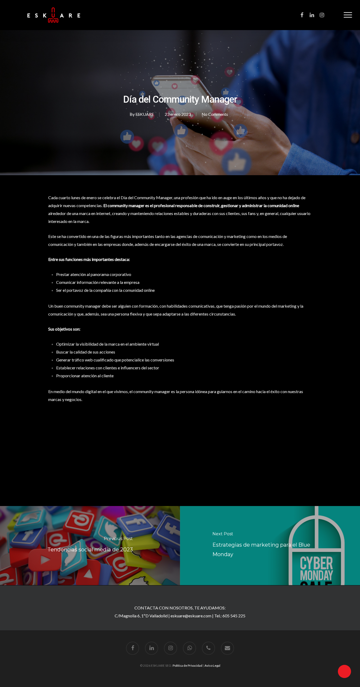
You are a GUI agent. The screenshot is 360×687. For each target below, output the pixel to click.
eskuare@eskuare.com (191, 615)
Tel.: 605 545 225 (229, 615)
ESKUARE (144, 114)
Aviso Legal (212, 665)
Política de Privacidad (187, 665)
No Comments (215, 114)
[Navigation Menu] (348, 15)
